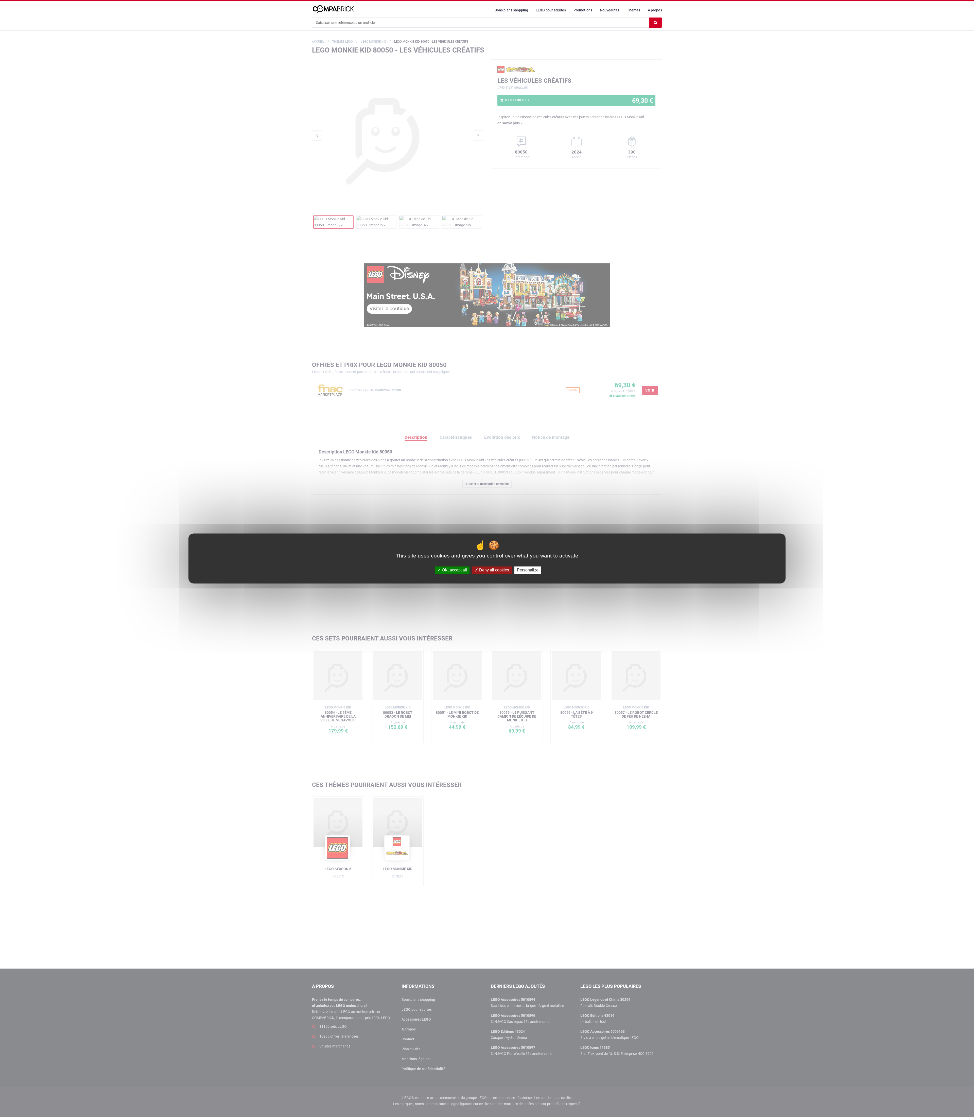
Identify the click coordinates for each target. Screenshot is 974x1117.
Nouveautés (609, 10)
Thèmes (633, 10)
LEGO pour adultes (551, 10)
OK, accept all (454, 570)
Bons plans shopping (511, 10)
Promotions (582, 10)
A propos (655, 10)
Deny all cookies (493, 570)
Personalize (527, 570)
